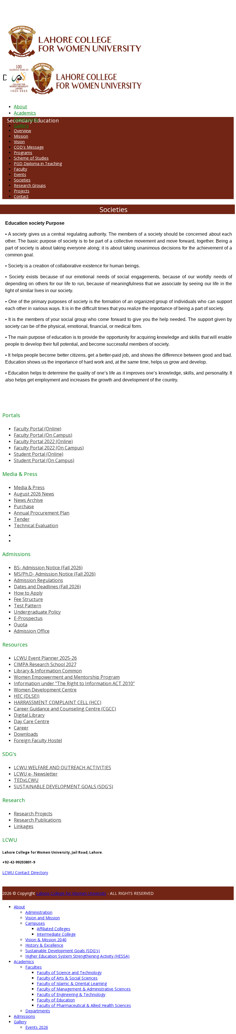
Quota (20, 624)
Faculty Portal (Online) (37, 429)
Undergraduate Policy (37, 612)
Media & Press (29, 487)
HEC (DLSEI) (26, 696)
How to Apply (28, 593)
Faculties (33, 967)
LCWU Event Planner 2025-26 (45, 658)
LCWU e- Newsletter (36, 774)
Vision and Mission (42, 917)
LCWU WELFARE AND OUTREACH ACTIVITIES (62, 767)
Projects (21, 191)
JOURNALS (156, 9)
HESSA (33, 9)
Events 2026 (36, 1027)
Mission (21, 136)
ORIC (68, 9)
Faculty (20, 169)
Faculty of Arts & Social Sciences (67, 978)
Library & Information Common (48, 671)
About (20, 106)
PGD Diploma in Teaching (38, 163)
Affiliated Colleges (53, 928)
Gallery (21, 125)
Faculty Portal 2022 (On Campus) (49, 448)
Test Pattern (27, 605)
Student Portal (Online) (38, 454)
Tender (22, 519)
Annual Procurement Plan (41, 513)
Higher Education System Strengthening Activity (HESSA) (77, 956)
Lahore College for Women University (71, 893)
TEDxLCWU (26, 780)
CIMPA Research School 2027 (45, 664)
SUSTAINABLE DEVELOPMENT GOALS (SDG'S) (63, 786)
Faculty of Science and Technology (69, 972)
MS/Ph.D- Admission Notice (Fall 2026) (55, 574)
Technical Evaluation (36, 525)
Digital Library (29, 715)
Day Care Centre (31, 721)
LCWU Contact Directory (25, 872)
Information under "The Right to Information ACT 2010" (74, 683)
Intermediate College (56, 934)
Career (21, 728)
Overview (22, 130)
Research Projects (33, 813)
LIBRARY (140, 9)
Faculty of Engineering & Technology (71, 994)
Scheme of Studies (31, 158)
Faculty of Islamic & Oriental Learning (72, 983)
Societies (22, 180)
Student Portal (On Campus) (44, 460)
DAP (124, 9)
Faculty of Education (56, 1000)
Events (20, 174)
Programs (23, 152)
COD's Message (29, 147)
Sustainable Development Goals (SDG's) (62, 950)
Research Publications (37, 820)
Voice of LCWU (190, 9)
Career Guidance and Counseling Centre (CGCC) (65, 709)
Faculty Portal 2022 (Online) (43, 441)
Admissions (26, 119)
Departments (37, 1011)
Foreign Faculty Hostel (38, 740)
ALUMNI (20, 9)
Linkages (23, 826)
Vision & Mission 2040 (45, 939)
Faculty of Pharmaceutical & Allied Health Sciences (84, 1005)
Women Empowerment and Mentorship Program (67, 677)
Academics (25, 113)
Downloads (26, 734)
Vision (19, 141)
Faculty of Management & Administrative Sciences (84, 989)
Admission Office (32, 631)
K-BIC (116, 9)
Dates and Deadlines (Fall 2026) (47, 586)
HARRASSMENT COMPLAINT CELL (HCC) (57, 702)
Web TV (171, 9)
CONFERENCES (51, 9)
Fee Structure (28, 599)
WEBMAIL (211, 9)
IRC (130, 9)
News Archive (28, 500)
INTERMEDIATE (91, 9)
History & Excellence (44, 945)
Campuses (35, 923)
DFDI (108, 9)
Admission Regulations (38, 580)
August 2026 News (34, 494)
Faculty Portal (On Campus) (43, 435)
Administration (38, 912)
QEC (75, 9)
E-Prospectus (28, 618)
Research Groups (30, 185)
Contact (21, 196)
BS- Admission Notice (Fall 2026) (48, 567)
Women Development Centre (45, 690)
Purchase (24, 506)
